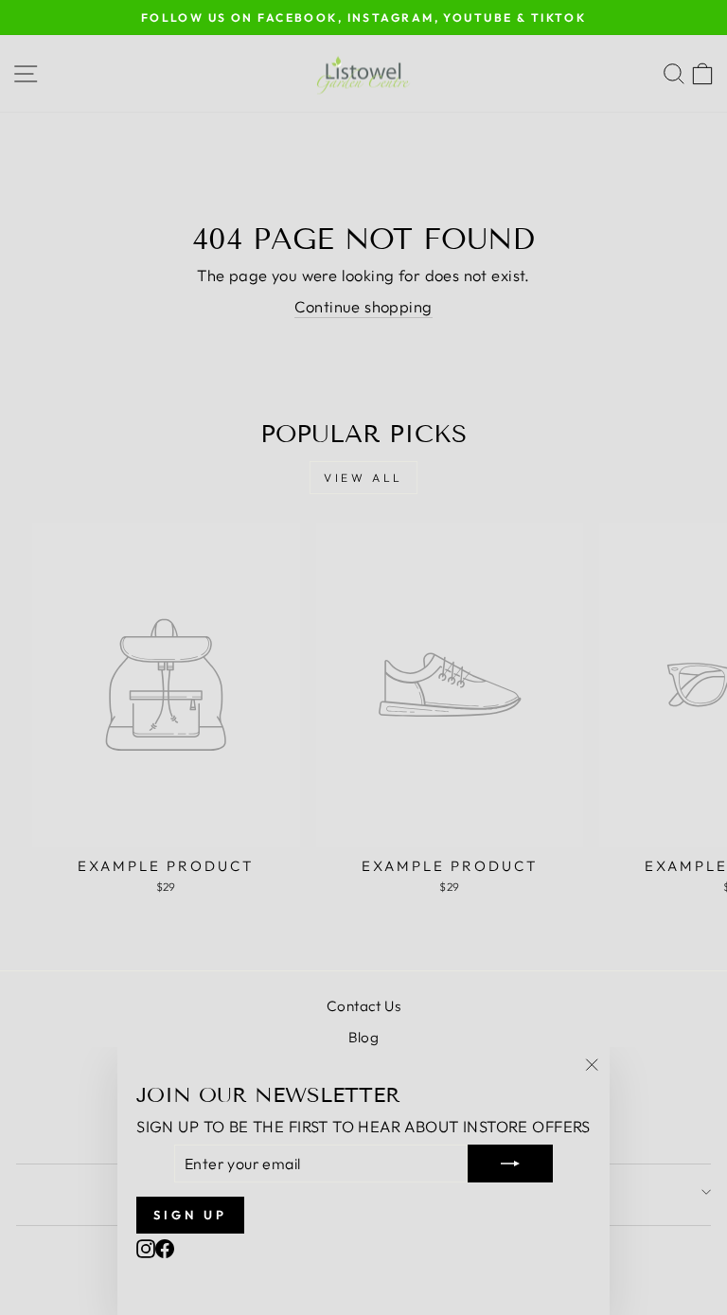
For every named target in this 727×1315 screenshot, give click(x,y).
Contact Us (363, 1006)
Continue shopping (363, 306)
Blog (364, 1037)
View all (363, 478)
